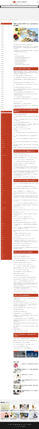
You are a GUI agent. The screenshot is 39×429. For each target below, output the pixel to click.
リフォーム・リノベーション (5, 133)
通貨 (2, 243)
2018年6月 (2, 104)
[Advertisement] (19, 13)
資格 (2, 241)
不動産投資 (3, 145)
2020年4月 (2, 61)
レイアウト (3, 135)
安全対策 (3, 172)
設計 (2, 231)
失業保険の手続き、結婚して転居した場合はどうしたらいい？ (5, 419)
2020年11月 (2, 47)
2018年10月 (2, 96)
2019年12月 (2, 69)
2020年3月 (2, 63)
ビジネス (3, 129)
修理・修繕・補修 (4, 155)
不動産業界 (3, 147)
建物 (2, 184)
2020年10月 (2, 49)
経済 (17, 4)
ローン (2, 137)
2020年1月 (2, 67)
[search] (37, 6)
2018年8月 (2, 100)
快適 (2, 186)
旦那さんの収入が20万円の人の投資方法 (19, 61)
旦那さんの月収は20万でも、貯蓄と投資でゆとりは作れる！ (22, 64)
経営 (19, 4)
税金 (2, 217)
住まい (2, 149)
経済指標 (3, 223)
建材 (2, 182)
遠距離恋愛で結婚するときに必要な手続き (14, 410)
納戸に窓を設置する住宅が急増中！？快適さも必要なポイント (30, 386)
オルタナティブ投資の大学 (22, 426)
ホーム (9, 4)
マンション (3, 131)
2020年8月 (2, 53)
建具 (2, 180)
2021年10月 (2, 26)
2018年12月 (2, 92)
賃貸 (2, 235)
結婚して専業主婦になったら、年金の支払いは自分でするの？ (33, 419)
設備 (2, 229)
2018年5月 (2, 106)
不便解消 (3, 141)
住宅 (13, 4)
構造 (2, 200)
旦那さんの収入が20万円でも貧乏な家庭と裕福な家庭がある (22, 57)
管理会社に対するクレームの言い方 (27, 374)
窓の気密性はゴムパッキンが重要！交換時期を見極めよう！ (30, 370)
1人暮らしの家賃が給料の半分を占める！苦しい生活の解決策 (30, 380)
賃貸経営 (3, 239)
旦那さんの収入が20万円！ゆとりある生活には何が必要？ (14, 419)
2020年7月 (2, 55)
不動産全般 (3, 143)
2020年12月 (2, 45)
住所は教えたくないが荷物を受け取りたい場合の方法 (30, 363)
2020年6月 (2, 57)
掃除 (2, 192)
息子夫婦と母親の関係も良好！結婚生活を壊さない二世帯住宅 (5, 410)
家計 (2, 176)
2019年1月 (2, 90)
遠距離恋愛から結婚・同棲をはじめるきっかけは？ (24, 410)
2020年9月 (2, 51)
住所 (2, 153)
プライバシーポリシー (23, 4)
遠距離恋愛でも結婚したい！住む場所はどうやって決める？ (33, 410)
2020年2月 (2, 65)
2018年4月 (2, 108)
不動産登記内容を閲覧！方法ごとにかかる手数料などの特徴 (30, 391)
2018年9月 (2, 98)
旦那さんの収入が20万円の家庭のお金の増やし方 (20, 60)
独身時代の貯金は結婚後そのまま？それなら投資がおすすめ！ (24, 419)
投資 (15, 4)
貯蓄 (2, 233)
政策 (2, 194)
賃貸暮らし (3, 237)
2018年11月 (2, 94)
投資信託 (3, 190)
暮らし (11, 4)
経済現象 (3, 225)
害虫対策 (3, 174)
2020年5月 (2, 59)
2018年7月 (2, 102)
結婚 (25, 27)
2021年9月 (2, 28)
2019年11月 (2, 71)
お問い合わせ (28, 4)
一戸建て (3, 139)
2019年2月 (2, 88)
